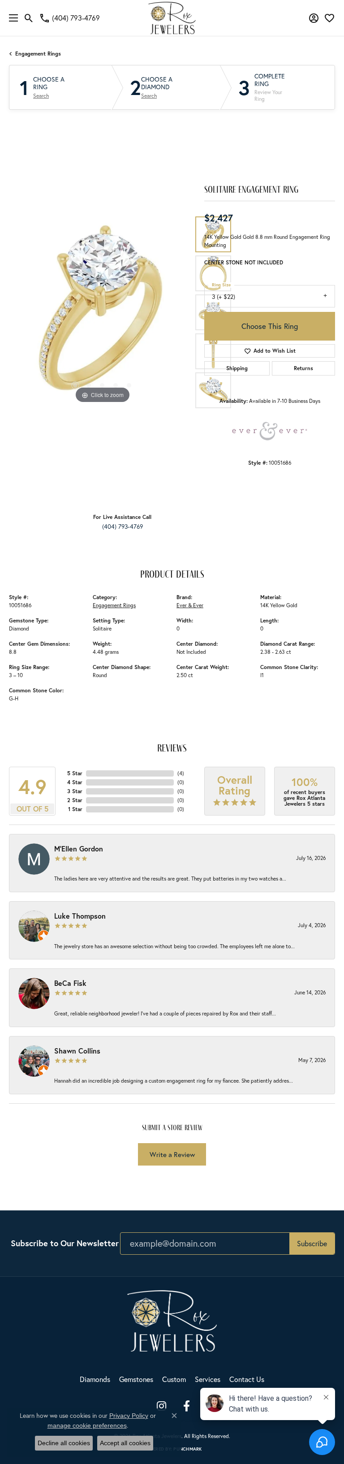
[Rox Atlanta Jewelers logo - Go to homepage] (172, 18)
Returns (303, 368)
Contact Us (246, 1379)
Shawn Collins (77, 1050)
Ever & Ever (189, 605)
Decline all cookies (64, 1443)
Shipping (237, 368)
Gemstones (136, 1379)
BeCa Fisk (70, 983)
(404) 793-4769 (122, 527)
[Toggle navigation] (11, 18)
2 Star (74, 800)
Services (207, 1379)
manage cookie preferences (87, 1425)
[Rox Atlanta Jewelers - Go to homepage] (172, 1319)
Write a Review (172, 1154)
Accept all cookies (125, 1443)
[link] (69, 18)
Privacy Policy (128, 1415)
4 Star (74, 782)
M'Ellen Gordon (78, 848)
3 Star (74, 791)
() (180, 773)
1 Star (75, 809)
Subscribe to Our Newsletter (65, 1243)
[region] (102, 312)
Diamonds (95, 1379)
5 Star (74, 773)
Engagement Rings (38, 53)
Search (41, 96)
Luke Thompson (80, 915)
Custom (174, 1379)
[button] (28, 18)
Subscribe (312, 1243)
